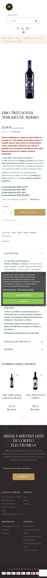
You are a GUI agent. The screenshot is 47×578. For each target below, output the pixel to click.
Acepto (23, 301)
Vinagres (27, 504)
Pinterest (19, 241)
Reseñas (8, 349)
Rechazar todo (23, 295)
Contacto (5, 533)
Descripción (11, 254)
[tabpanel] (12, 393)
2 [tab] (25, 416)
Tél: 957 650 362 (8, 504)
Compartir (12, 241)
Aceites (26, 500)
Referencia (6, 236)
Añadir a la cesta (28, 212)
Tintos (25, 232)
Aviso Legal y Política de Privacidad (11, 528)
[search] (36, 21)
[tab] (23, 253)
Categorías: (6, 232)
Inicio (14, 232)
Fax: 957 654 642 (8, 507)
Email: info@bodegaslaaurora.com (12, 512)
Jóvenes (32, 232)
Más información (9, 289)
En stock (6, 132)
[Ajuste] (23, 29)
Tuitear (15, 241)
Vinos (19, 232)
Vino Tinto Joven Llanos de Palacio (12, 396)
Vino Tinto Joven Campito (35, 396)
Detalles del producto (17, 342)
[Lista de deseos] (18, 28)
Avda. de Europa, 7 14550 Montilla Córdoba (11, 498)
